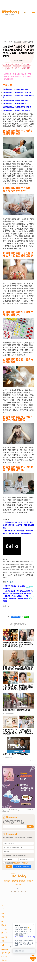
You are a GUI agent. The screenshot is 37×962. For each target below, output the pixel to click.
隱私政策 (25, 863)
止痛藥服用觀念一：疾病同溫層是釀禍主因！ (16, 89)
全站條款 (15, 881)
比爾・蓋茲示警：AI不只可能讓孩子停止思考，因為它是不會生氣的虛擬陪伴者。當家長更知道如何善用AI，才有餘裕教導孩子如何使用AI (10, 687)
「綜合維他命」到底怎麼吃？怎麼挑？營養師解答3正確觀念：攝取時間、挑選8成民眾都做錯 (18, 525)
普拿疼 (17, 64)
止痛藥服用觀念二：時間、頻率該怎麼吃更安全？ (18, 92)
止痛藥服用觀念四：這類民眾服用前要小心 (16, 100)
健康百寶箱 (17, 42)
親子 (10, 42)
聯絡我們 (18, 885)
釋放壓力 (26, 64)
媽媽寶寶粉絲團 (15, 616)
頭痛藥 (17, 68)
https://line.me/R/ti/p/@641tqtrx (24, 937)
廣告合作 (30, 881)
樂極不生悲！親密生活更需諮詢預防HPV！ (17, 754)
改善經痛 (7, 68)
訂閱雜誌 (22, 881)
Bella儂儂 (10, 582)
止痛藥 (7, 64)
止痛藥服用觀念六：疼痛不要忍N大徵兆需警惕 (17, 107)
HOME (5, 42)
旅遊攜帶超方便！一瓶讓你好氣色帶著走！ (17, 710)
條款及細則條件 (17, 863)
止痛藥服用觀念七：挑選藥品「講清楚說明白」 (17, 110)
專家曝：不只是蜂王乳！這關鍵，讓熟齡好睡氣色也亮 (26, 687)
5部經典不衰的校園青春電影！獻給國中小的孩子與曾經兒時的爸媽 (10, 644)
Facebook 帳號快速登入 (23, 866)
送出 (30, 826)
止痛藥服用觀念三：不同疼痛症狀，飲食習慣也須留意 (18, 96)
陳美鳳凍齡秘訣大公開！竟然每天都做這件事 (26, 644)
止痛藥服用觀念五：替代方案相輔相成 (14, 103)
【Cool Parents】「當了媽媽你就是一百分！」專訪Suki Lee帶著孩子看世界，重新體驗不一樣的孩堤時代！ (26, 731)
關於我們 (7, 881)
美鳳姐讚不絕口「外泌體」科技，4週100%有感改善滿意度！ (10, 731)
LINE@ (26, 616)
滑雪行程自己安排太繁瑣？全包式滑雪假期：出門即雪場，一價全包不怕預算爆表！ (15, 598)
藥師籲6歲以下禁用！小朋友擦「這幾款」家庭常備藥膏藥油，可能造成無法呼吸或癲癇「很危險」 (18, 669)
